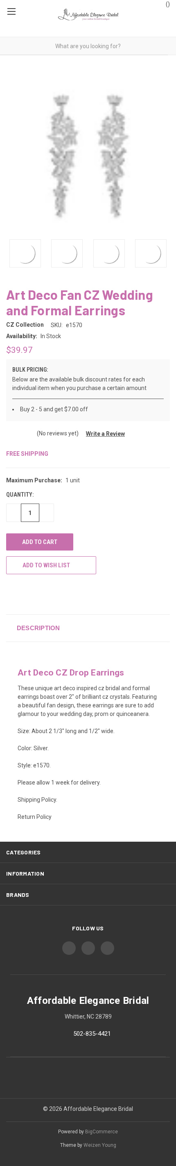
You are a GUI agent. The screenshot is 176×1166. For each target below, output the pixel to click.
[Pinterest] (71, 594)
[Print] (25, 594)
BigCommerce (101, 1132)
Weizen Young (99, 1145)
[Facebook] (10, 594)
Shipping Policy (37, 799)
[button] (102, 433)
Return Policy (35, 817)
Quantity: (20, 494)
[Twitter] (40, 594)
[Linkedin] (56, 594)
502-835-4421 (92, 1033)
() (167, 4)
